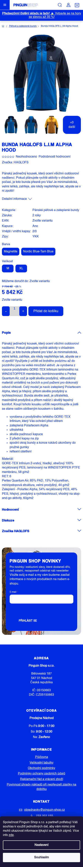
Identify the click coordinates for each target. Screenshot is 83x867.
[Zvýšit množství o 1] (23, 311)
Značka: (15, 162)
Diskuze (8, 520)
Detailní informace (14, 199)
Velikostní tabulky (41, 762)
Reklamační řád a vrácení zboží (41, 779)
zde (11, 835)
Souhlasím (41, 857)
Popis (6, 332)
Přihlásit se (28, 620)
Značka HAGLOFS (15, 531)
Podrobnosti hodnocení (54, 156)
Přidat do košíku (45, 311)
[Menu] (5, 5)
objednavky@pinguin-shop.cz (44, 810)
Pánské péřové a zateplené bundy (55, 210)
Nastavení (41, 845)
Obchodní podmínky (41, 768)
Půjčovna (41, 757)
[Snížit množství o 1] (6, 311)
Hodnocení (10, 509)
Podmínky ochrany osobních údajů (41, 773)
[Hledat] (60, 5)
